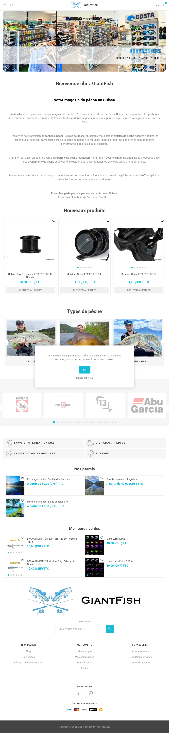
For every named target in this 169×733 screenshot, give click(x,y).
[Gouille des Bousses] (15, 485)
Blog (28, 651)
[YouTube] (84, 693)
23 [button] (112, 422)
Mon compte (85, 651)
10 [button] (78, 422)
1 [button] (54, 422)
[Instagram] (90, 693)
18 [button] (99, 422)
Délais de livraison (141, 662)
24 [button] (115, 422)
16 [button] (94, 422)
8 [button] (73, 422)
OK (84, 369)
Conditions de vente (141, 657)
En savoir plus (84, 378)
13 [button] (86, 422)
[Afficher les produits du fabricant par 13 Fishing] (105, 405)
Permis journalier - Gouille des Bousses (48, 479)
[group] (84, 244)
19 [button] (102, 422)
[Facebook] (78, 693)
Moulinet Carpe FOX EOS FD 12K (138, 274)
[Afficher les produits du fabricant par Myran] (22, 405)
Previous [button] (4, 256)
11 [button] (81, 422)
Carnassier (138, 361)
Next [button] (164, 256)
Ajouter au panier (30, 290)
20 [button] (104, 422)
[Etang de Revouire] (15, 508)
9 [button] (75, 422)
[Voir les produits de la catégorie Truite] (31, 338)
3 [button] (59, 422)
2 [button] (57, 422)
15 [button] (91, 422)
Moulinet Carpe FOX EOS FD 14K (84, 274)
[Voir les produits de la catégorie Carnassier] (138, 338)
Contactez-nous (141, 651)
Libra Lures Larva (115, 538)
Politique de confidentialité (28, 662)
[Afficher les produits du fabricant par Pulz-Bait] (63, 405)
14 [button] (88, 422)
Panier (84, 668)
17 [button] (96, 422)
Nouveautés (28, 657)
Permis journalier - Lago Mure (122, 479)
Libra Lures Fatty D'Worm (120, 561)
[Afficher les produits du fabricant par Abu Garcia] (147, 405)
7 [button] (70, 422)
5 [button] (65, 422)
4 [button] (62, 422)
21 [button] (107, 422)
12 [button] (83, 422)
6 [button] (67, 422)
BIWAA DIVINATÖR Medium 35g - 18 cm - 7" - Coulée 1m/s (51, 563)
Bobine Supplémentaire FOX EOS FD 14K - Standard (30, 276)
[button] (78, 267)
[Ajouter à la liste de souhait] (53, 220)
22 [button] (110, 422)
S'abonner (110, 629)
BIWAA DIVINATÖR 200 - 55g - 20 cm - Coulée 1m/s (52, 540)
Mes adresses (84, 662)
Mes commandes (84, 657)
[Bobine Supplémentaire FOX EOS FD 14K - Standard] (30, 244)
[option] (84, 41)
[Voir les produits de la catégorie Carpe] (84, 338)
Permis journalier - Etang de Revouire (47, 501)
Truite (31, 361)
